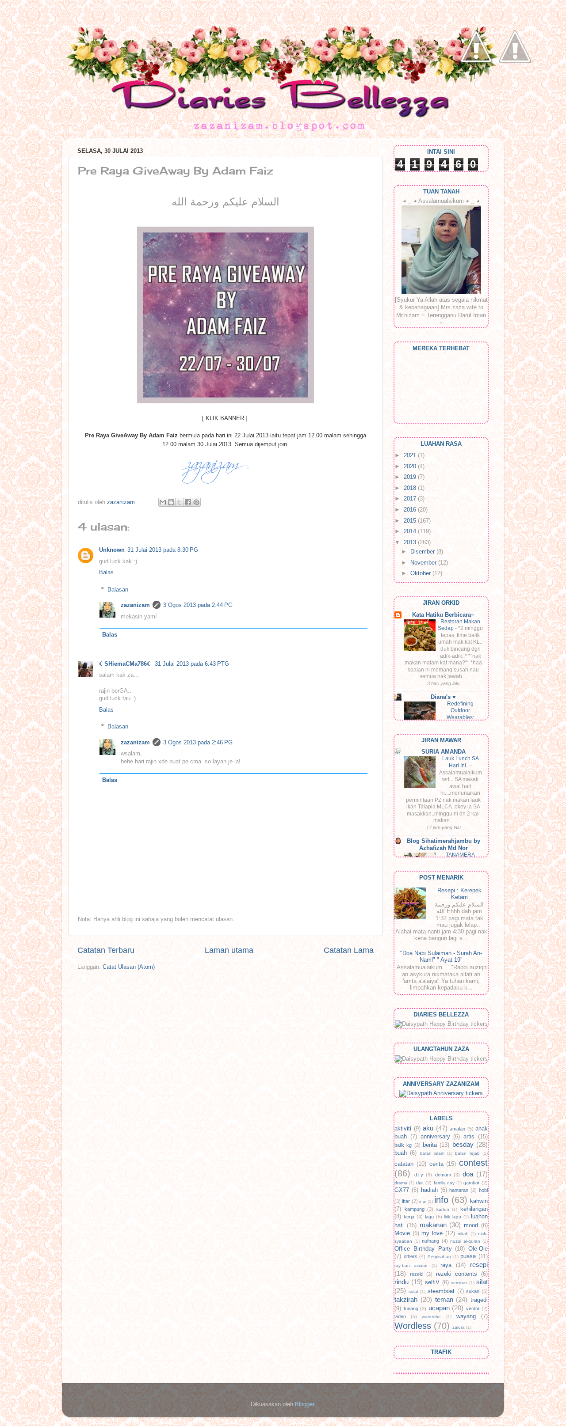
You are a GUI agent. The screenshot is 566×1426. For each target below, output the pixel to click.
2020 (411, 466)
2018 (411, 488)
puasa (468, 1256)
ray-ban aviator (411, 1265)
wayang (466, 1316)
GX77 (401, 1190)
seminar (459, 1282)
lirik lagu (452, 1216)
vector (473, 1308)
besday (463, 1144)
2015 (411, 521)
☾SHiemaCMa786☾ (125, 664)
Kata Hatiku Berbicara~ (443, 615)
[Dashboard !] (515, 89)
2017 (411, 499)
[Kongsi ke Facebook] (188, 502)
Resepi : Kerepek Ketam (459, 893)
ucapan (439, 1308)
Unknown (112, 550)
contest (473, 1163)
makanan (433, 1225)
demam (443, 1174)
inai (422, 1201)
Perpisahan (439, 1256)
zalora (458, 1327)
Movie (402, 1233)
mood (471, 1225)
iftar (406, 1201)
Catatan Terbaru (105, 950)
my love (432, 1233)
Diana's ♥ (443, 697)
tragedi (479, 1300)
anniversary (435, 1137)
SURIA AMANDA (443, 752)
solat (413, 1291)
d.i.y (418, 1174)
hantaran (458, 1190)
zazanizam (135, 605)
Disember (423, 552)
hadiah (429, 1190)
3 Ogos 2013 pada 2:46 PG (198, 743)
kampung (414, 1209)
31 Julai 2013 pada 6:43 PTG (192, 664)
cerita (436, 1164)
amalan (457, 1128)
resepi (479, 1264)
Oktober (421, 573)
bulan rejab (467, 1153)
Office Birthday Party (423, 1249)
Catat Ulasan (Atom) (129, 967)
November (424, 563)
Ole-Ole (478, 1249)
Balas (106, 572)
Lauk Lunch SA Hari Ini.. (460, 762)
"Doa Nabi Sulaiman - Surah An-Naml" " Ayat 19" (441, 956)
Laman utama (229, 950)
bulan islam (432, 1153)
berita (430, 1145)
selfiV (432, 1282)
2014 (411, 531)
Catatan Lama (349, 950)
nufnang (430, 1241)
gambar (471, 1182)
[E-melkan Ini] (162, 502)
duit (420, 1182)
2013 (411, 542)
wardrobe (431, 1316)
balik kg (403, 1145)
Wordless (412, 1326)
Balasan (117, 589)
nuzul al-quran (465, 1241)
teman (444, 1299)
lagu (429, 1216)
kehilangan (474, 1209)
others (410, 1256)
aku (428, 1128)
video (400, 1316)
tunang (411, 1308)
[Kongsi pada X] (179, 502)
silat (482, 1282)
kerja (409, 1216)
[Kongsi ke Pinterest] (196, 502)
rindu (401, 1282)
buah (400, 1153)
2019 (411, 477)
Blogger (304, 1404)
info (441, 1200)
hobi (483, 1190)
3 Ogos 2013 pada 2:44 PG (198, 605)
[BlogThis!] (171, 502)
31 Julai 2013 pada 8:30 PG (162, 550)
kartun (442, 1209)
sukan (472, 1291)
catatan (403, 1164)
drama (400, 1182)
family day (444, 1182)
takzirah (405, 1299)
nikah (463, 1233)
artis (468, 1137)
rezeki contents (457, 1274)
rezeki (416, 1274)
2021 (411, 455)
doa (468, 1174)
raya (445, 1265)
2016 (411, 510)
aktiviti (402, 1129)
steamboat (441, 1291)
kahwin (479, 1201)
